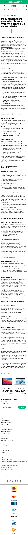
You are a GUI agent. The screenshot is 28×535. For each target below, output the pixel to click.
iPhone (5, 9)
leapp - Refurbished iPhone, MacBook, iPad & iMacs (15, 475)
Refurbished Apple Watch (7, 429)
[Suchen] (4, 5)
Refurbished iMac (5, 424)
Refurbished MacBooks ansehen (10, 70)
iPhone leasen (4, 436)
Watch (13, 9)
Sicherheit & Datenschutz (7, 467)
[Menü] (1, 6)
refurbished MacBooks (6, 47)
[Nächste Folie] (25, 385)
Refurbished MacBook (6, 422)
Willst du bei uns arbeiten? (7, 469)
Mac (2, 9)
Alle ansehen (24, 374)
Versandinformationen (6, 454)
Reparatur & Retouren (6, 457)
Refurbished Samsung (6, 431)
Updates (14, 57)
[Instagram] (10, 481)
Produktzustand (5, 450)
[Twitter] (18, 481)
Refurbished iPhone (5, 420)
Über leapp (18, 9)
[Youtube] (13, 481)
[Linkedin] (20, 481)
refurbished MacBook (6, 364)
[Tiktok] (15, 481)
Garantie (3, 452)
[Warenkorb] (26, 5)
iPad (9, 9)
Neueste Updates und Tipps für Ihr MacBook (13, 73)
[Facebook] (8, 481)
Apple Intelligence (5, 418)
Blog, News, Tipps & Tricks (7, 440)
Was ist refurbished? (6, 448)
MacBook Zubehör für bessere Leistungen (12, 72)
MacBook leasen (5, 438)
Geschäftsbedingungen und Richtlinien (14, 478)
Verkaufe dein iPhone (6, 433)
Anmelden (22, 407)
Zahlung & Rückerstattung (7, 459)
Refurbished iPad (5, 427)
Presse (2, 472)
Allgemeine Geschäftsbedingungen (9, 465)
